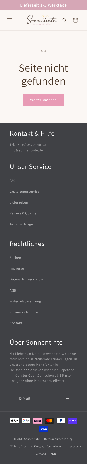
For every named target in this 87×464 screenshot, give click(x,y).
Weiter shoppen (43, 100)
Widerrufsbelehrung (25, 301)
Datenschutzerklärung (27, 279)
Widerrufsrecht (19, 446)
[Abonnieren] (67, 398)
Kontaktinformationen (48, 446)
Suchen (15, 257)
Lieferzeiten (19, 202)
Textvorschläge (21, 224)
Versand (41, 454)
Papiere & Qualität (24, 213)
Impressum (18, 268)
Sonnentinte (32, 439)
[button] (9, 20)
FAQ (13, 181)
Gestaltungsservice (24, 191)
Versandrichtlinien (24, 312)
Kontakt (16, 323)
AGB (13, 290)
